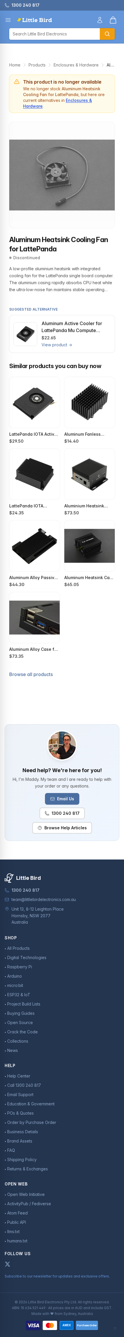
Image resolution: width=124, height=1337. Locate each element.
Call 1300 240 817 (24, 1085)
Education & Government (31, 1103)
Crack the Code (22, 1031)
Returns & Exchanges (27, 1168)
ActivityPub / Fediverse (29, 1203)
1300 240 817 (66, 813)
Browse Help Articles (65, 827)
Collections (17, 1041)
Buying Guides (21, 1013)
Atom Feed (17, 1212)
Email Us (65, 798)
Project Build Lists (23, 1003)
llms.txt (13, 1231)
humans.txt (17, 1240)
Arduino (14, 976)
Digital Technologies (26, 957)
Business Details (22, 1131)
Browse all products (31, 674)
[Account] (100, 20)
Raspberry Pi (19, 966)
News (12, 1050)
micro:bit (15, 985)
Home (14, 64)
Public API (16, 1222)
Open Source (20, 1022)
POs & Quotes (20, 1113)
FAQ (11, 1150)
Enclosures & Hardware (76, 64)
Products (37, 64)
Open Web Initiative (26, 1194)
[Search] (107, 34)
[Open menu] (8, 20)
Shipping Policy (22, 1159)
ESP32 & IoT (18, 994)
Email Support (20, 1094)
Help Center (18, 1075)
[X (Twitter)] (7, 1264)
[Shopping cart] (113, 20)
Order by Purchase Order (31, 1122)
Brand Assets (19, 1140)
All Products (18, 948)
